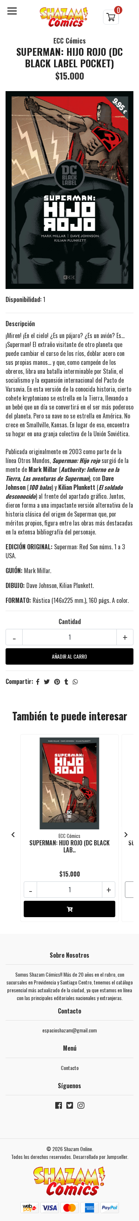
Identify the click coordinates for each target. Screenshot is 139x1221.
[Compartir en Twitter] (47, 681)
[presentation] (13, 834)
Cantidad (70, 621)
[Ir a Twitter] (69, 1107)
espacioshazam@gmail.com (69, 1030)
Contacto (70, 1067)
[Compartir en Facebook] (37, 681)
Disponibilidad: (24, 299)
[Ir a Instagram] (80, 1107)
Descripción (20, 323)
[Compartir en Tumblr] (66, 681)
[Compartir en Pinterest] (57, 681)
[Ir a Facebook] (58, 1107)
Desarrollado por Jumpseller (100, 1156)
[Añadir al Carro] (69, 909)
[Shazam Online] (64, 17)
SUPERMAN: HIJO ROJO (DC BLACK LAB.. (69, 846)
